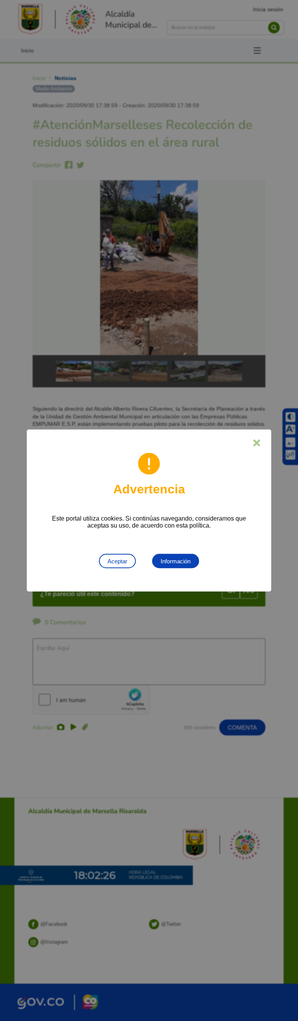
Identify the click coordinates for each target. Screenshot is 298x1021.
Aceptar (117, 561)
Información (176, 561)
